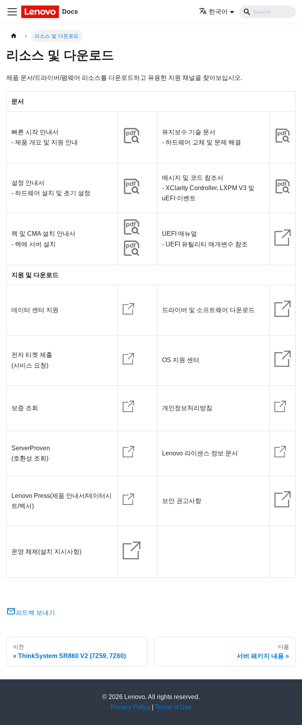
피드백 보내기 (35, 612)
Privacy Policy (130, 707)
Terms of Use (173, 707)
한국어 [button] (218, 11)
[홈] (13, 36)
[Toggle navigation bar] (12, 12)
